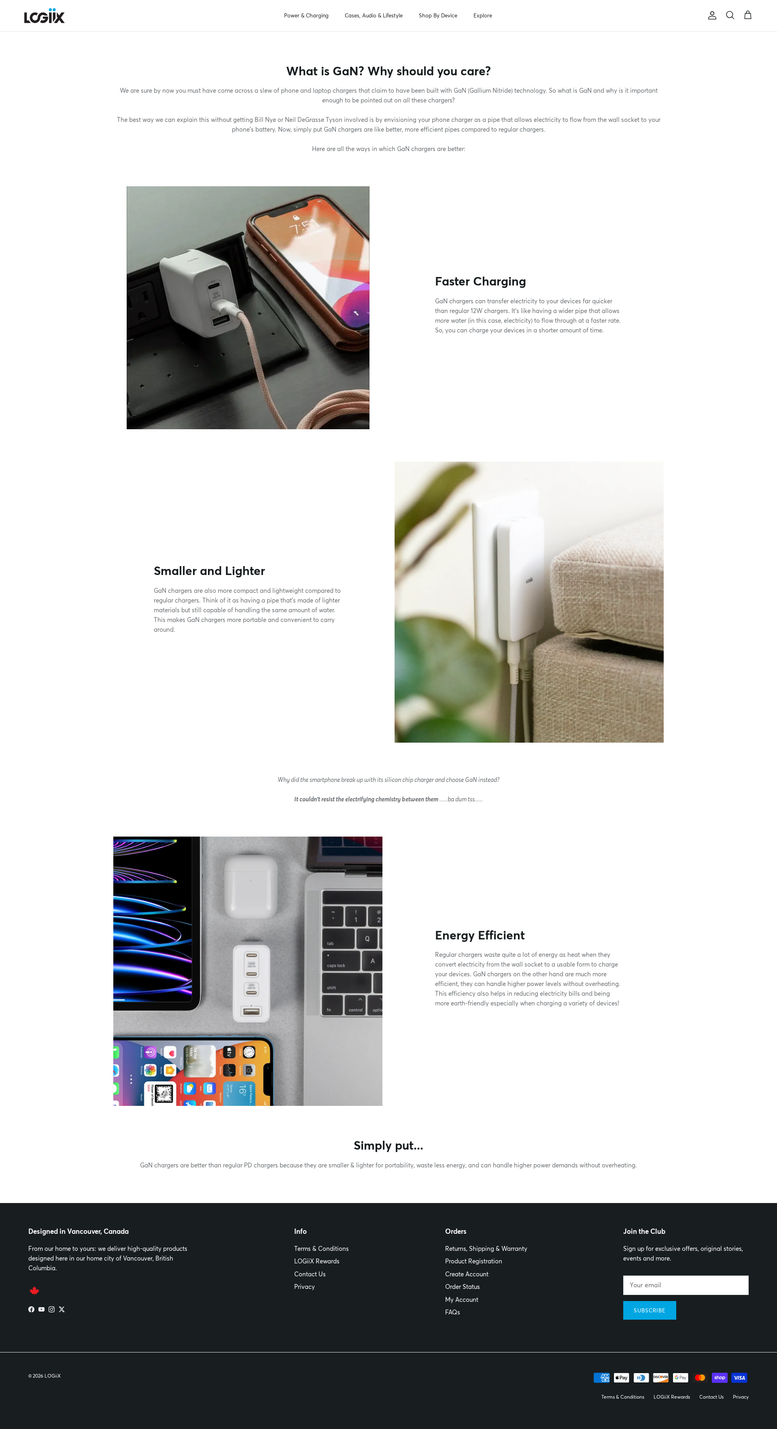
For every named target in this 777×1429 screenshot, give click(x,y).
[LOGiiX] (44, 15)
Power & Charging (306, 15)
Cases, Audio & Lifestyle (374, 15)
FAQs (452, 1312)
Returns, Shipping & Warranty (486, 1248)
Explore (482, 15)
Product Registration (473, 1261)
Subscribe (650, 1310)
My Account (461, 1299)
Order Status (462, 1287)
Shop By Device (438, 15)
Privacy (304, 1287)
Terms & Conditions (321, 1248)
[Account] (710, 15)
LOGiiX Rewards (317, 1261)
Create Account (466, 1274)
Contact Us (310, 1274)
